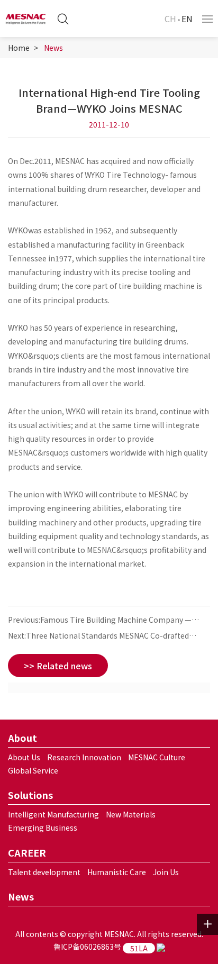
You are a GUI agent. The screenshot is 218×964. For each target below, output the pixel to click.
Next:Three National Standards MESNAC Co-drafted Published (98, 636)
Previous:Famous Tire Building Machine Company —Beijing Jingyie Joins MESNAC (100, 620)
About (22, 737)
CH (170, 18)
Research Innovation (84, 757)
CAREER (27, 852)
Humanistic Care (116, 872)
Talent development (44, 872)
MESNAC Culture (156, 757)
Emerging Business (42, 827)
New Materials (131, 814)
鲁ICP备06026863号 (87, 946)
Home (19, 47)
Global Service (33, 770)
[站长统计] (161, 946)
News (53, 47)
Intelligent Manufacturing (53, 814)
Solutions (30, 795)
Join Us (166, 872)
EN (187, 18)
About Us (24, 757)
